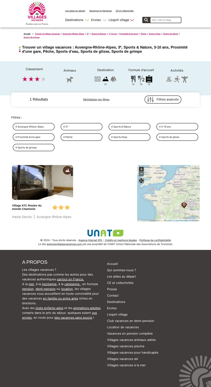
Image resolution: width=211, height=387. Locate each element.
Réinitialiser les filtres (96, 99)
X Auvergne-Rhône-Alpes (29, 126)
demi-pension (46, 289)
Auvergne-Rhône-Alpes (73, 34)
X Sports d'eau (119, 137)
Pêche (143, 34)
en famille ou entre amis (60, 298)
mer (31, 284)
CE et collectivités (125, 10)
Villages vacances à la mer (126, 365)
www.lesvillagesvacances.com (65, 244)
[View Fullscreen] (141, 180)
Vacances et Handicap (100, 10)
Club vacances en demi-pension (130, 321)
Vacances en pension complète (130, 333)
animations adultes (87, 308)
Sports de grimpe (32, 37)
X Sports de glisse (169, 137)
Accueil (27, 34)
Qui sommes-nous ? (121, 270)
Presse (112, 289)
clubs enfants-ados (49, 308)
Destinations (74, 20)
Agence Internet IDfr (91, 240)
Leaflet (169, 220)
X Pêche (67, 137)
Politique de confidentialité (155, 240)
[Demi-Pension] (141, 79)
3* (88, 34)
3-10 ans (113, 34)
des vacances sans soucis (73, 317)
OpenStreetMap (182, 220)
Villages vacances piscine (125, 346)
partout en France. (70, 279)
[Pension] (133, 79)
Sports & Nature (99, 34)
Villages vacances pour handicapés (132, 352)
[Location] (149, 79)
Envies (96, 20)
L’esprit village (119, 20)
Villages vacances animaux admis (131, 340)
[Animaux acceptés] (70, 80)
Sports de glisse (170, 34)
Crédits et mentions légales (121, 240)
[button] (184, 205)
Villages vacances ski (122, 359)
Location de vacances (123, 327)
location (67, 289)
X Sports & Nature (121, 126)
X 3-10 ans (165, 126)
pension (28, 289)
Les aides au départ (75, 10)
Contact (113, 295)
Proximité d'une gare (128, 34)
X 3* (65, 126)
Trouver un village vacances (47, 34)
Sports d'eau (154, 34)
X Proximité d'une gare (27, 137)
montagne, (49, 284)
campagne (72, 284)
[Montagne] (105, 79)
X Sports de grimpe (26, 147)
